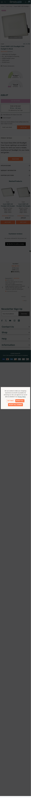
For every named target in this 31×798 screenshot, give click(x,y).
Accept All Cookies (15, 404)
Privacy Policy (22, 396)
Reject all (20, 400)
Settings (10, 400)
